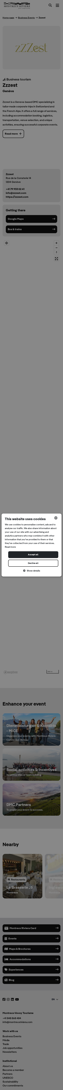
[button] (31, 570)
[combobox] (55, 517)
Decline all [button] (33, 563)
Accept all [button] (33, 554)
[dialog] (32, 545)
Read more (10, 547)
